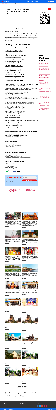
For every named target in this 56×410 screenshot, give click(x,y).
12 (22, 386)
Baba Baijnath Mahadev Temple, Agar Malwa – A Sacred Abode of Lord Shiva (29, 291)
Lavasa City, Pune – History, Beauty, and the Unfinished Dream (29, 274)
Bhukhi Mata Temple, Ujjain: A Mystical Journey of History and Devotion (29, 308)
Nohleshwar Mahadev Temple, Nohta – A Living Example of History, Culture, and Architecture (29, 343)
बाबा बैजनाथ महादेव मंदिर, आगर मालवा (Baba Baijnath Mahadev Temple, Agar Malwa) (12, 308)
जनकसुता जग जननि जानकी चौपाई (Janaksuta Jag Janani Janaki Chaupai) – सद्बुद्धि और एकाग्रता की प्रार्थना (44, 83)
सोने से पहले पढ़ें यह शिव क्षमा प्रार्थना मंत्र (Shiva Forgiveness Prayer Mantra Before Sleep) (44, 79)
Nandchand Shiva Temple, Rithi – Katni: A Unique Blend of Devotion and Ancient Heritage (12, 343)
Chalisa (6, 3)
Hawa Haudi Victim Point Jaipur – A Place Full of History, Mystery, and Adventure (13, 324)
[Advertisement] (28, 5)
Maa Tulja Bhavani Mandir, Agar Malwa (29, 256)
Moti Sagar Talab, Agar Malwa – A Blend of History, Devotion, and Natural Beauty (12, 274)
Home (28, 1)
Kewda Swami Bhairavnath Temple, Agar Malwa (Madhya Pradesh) (12, 291)
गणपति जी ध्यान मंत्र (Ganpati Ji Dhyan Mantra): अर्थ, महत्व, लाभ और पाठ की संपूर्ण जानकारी (44, 88)
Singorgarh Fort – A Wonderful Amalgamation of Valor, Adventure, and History (29, 377)
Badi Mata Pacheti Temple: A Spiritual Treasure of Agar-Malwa (12, 257)
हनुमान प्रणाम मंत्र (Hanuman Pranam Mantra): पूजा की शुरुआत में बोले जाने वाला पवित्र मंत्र (44, 69)
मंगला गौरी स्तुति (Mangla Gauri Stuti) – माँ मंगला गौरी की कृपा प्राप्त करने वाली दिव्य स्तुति (44, 102)
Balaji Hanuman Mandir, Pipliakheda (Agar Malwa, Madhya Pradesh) (13, 222)
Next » (25, 386)
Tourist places (32, 1)
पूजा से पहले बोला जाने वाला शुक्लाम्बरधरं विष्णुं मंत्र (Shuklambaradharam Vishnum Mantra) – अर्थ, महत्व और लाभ (44, 74)
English (49, 1)
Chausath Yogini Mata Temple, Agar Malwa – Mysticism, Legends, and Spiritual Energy (30, 240)
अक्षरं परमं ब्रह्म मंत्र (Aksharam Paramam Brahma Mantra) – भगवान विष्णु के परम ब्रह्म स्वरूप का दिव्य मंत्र (44, 65)
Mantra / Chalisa (38, 1)
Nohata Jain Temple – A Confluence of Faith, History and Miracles (12, 360)
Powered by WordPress (11, 409)
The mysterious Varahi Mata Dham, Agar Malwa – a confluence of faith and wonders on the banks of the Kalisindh (29, 222)
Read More (7, 226)
